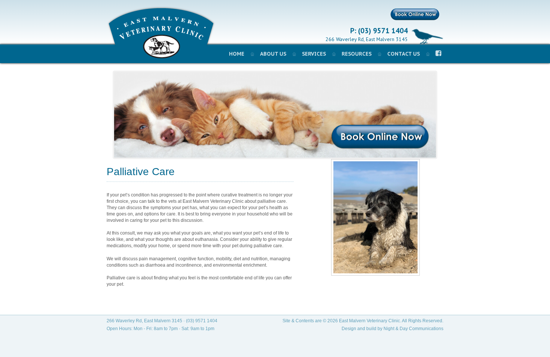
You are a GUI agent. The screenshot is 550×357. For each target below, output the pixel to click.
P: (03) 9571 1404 (379, 31)
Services (314, 53)
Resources (357, 53)
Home (236, 53)
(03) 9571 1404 (201, 320)
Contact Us (403, 53)
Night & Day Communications (413, 328)
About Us (273, 53)
